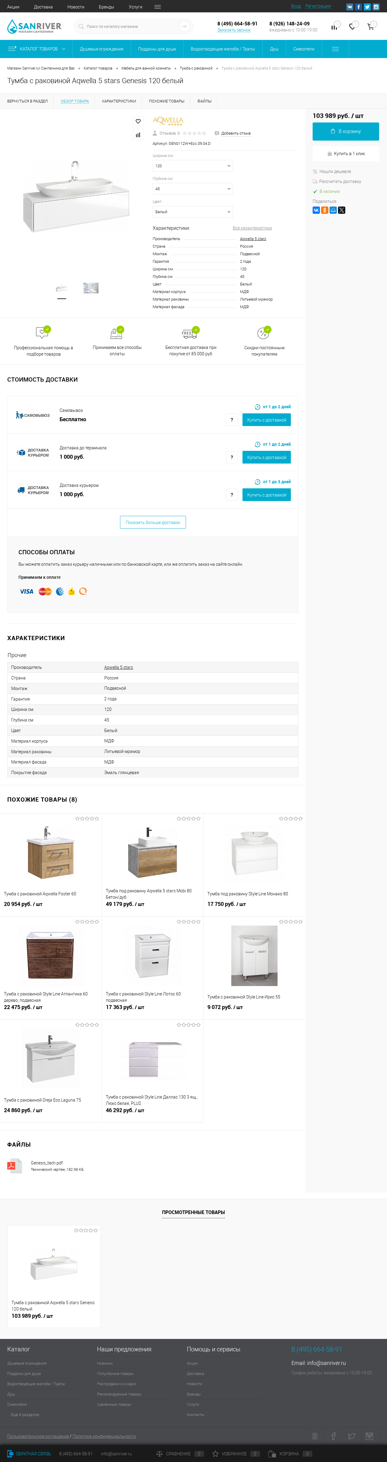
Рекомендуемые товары (119, 1394)
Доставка (43, 7)
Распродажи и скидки (116, 1384)
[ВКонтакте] (316, 210)
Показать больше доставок (153, 522)
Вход (296, 6)
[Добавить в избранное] (138, 121)
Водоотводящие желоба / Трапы (36, 1384)
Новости (75, 7)
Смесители (17, 1404)
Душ (11, 1394)
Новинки (104, 1363)
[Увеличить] (76, 196)
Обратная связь (33, 1453)
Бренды (106, 7)
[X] (341, 210)
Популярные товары (115, 1373)
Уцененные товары (114, 1404)
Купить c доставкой (266, 420)
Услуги (135, 7)
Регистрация (318, 6)
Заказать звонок (234, 30)
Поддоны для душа (24, 1373)
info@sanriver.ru (326, 1363)
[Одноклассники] (324, 210)
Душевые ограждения (27, 1363)
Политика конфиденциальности (104, 1436)
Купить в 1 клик (349, 153)
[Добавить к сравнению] (138, 134)
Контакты (195, 1414)
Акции (13, 7)
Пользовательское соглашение (38, 1436)
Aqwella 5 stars (253, 238)
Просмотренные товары (193, 1212)
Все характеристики (252, 228)
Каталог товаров (39, 49)
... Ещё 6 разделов (23, 1414)
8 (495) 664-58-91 (76, 1453)
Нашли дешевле (335, 171)
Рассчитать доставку (340, 181)
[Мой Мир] (333, 210)
